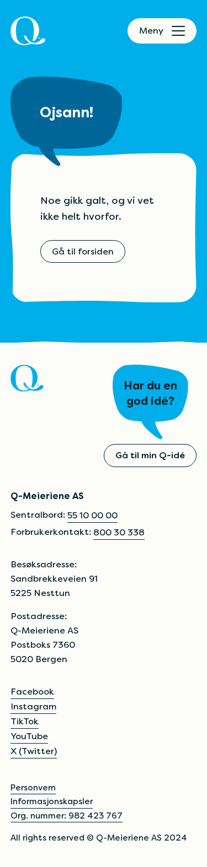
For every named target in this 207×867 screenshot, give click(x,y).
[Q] (27, 31)
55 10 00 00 (92, 515)
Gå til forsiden (83, 251)
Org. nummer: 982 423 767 (66, 815)
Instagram (33, 706)
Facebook (32, 691)
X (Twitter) (33, 751)
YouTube (29, 736)
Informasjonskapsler (51, 801)
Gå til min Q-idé (150, 455)
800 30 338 (119, 532)
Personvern (33, 787)
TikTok (24, 721)
